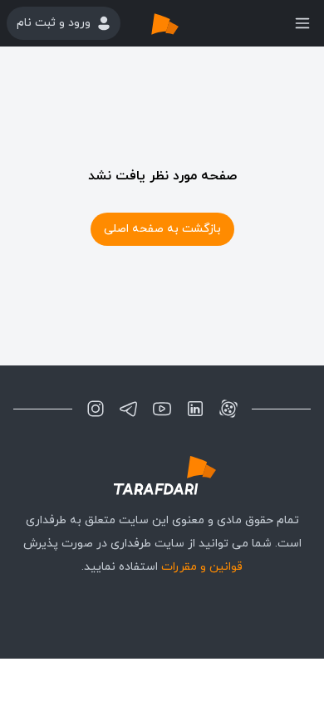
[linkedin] (195, 409)
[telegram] (129, 409)
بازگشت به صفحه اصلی (162, 229)
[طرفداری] (181, 23)
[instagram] (96, 409)
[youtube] (162, 409)
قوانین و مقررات (202, 567)
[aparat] (228, 409)
